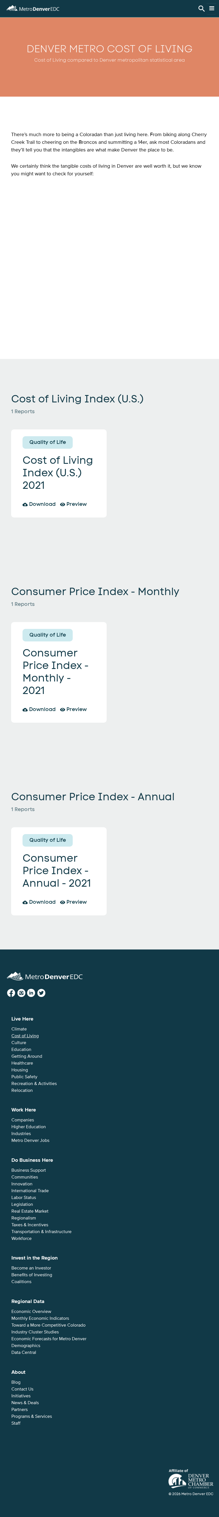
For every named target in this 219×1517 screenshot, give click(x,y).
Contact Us (22, 1389)
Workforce (21, 1238)
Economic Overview (31, 1311)
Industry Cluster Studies (35, 1332)
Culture (18, 1043)
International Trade (30, 1191)
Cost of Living (25, 1036)
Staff (16, 1423)
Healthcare (22, 1063)
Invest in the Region (34, 1258)
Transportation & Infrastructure (41, 1232)
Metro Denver (33, 7)
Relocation (22, 1090)
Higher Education (28, 1127)
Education (21, 1049)
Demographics (25, 1345)
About (18, 1372)
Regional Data (27, 1301)
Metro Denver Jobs (30, 1140)
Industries (21, 1133)
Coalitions (21, 1282)
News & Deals (25, 1403)
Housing (19, 1070)
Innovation (22, 1184)
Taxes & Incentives (29, 1225)
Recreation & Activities (34, 1083)
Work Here (23, 1110)
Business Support (28, 1170)
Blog (16, 1382)
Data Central (23, 1352)
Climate (19, 1029)
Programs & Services (31, 1416)
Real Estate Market (29, 1211)
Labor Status (23, 1197)
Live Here (22, 1019)
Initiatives (21, 1396)
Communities (24, 1177)
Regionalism (23, 1218)
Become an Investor (31, 1268)
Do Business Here (32, 1160)
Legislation (22, 1204)
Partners (19, 1409)
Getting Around (26, 1056)
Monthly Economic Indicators (40, 1318)
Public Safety (24, 1077)
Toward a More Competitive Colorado (48, 1325)
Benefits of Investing (31, 1275)
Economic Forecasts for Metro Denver (48, 1339)
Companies (22, 1120)
